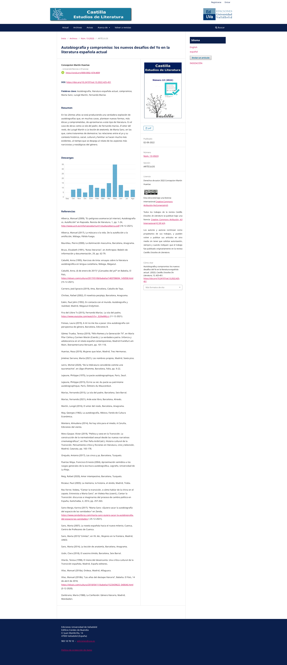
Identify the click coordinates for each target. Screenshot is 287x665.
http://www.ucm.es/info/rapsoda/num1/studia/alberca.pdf (90, 225)
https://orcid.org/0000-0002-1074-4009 (83, 72)
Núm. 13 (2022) (87, 38)
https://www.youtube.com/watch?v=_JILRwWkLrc (85, 316)
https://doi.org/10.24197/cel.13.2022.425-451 (88, 82)
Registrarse (216, 2)
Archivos (77, 27)
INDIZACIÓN (196, 63)
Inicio (63, 38)
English (193, 47)
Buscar (221, 27)
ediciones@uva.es (86, 641)
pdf (149, 128)
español (194, 51)
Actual (65, 27)
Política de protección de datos (76, 650)
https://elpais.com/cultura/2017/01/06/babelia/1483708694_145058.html (97, 278)
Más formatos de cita (155, 287)
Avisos (90, 27)
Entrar (227, 2)
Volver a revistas (123, 27)
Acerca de (103, 27)
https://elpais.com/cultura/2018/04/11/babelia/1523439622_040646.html (97, 584)
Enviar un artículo (200, 57)
